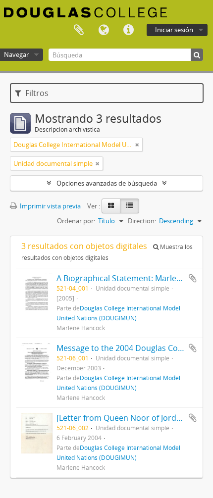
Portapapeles (78, 30)
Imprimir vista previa (49, 205)
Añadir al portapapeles (193, 278)
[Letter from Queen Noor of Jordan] (122, 417)
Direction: (142, 220)
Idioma (103, 30)
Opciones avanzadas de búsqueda (106, 183)
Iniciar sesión (174, 29)
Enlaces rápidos (128, 30)
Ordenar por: (76, 220)
